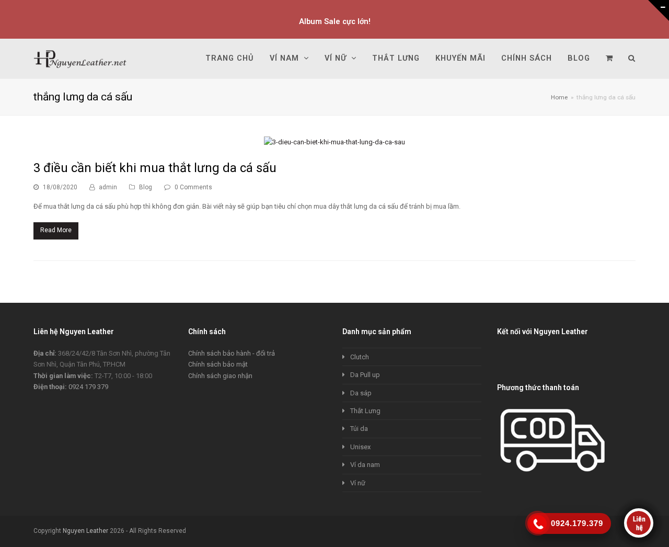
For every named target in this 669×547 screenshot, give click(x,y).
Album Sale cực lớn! (335, 21)
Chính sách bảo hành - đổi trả (231, 353)
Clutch (359, 357)
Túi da (359, 428)
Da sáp (361, 393)
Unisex (360, 447)
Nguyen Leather (85, 530)
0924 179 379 (88, 387)
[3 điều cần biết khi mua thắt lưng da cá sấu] (334, 142)
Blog (145, 187)
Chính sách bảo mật (218, 364)
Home (559, 97)
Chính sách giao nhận (220, 376)
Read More (56, 230)
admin (108, 187)
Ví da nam (365, 465)
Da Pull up (365, 375)
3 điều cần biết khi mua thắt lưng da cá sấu (154, 168)
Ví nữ (357, 483)
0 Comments (193, 187)
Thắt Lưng (365, 411)
